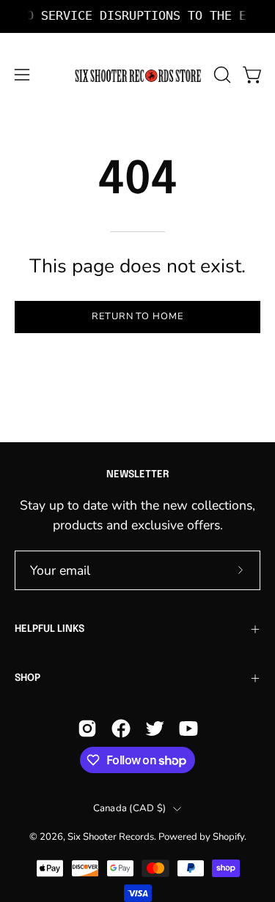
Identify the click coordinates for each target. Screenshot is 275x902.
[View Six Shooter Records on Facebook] (121, 728)
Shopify (228, 836)
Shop (27, 678)
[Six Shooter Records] (138, 75)
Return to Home (137, 316)
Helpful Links (49, 629)
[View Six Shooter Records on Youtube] (188, 728)
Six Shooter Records (110, 836)
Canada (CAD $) (129, 808)
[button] (220, 74)
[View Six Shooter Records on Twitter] (155, 728)
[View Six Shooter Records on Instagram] (87, 728)
